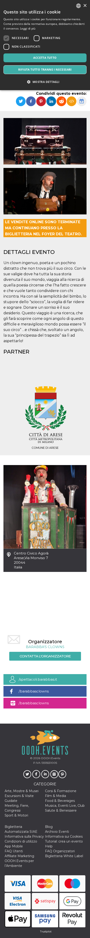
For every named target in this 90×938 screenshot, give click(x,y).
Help (49, 846)
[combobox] (78, 5)
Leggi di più (28, 28)
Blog (49, 827)
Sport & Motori (16, 815)
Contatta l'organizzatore (45, 656)
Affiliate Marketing (19, 856)
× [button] (85, 5)
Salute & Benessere (61, 810)
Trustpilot (45, 931)
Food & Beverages (60, 801)
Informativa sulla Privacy (24, 836)
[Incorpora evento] (71, 101)
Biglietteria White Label (64, 856)
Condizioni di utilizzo (21, 841)
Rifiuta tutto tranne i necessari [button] (45, 70)
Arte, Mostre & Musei (22, 791)
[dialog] (45, 45)
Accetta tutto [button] (45, 58)
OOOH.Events (50, 758)
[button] (45, 82)
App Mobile (14, 846)
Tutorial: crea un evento (64, 841)
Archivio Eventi (57, 832)
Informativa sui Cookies (64, 836)
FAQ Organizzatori (60, 851)
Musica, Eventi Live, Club (65, 806)
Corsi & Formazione (60, 791)
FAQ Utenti (14, 851)
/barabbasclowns (34, 691)
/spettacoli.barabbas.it (38, 679)
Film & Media (55, 796)
